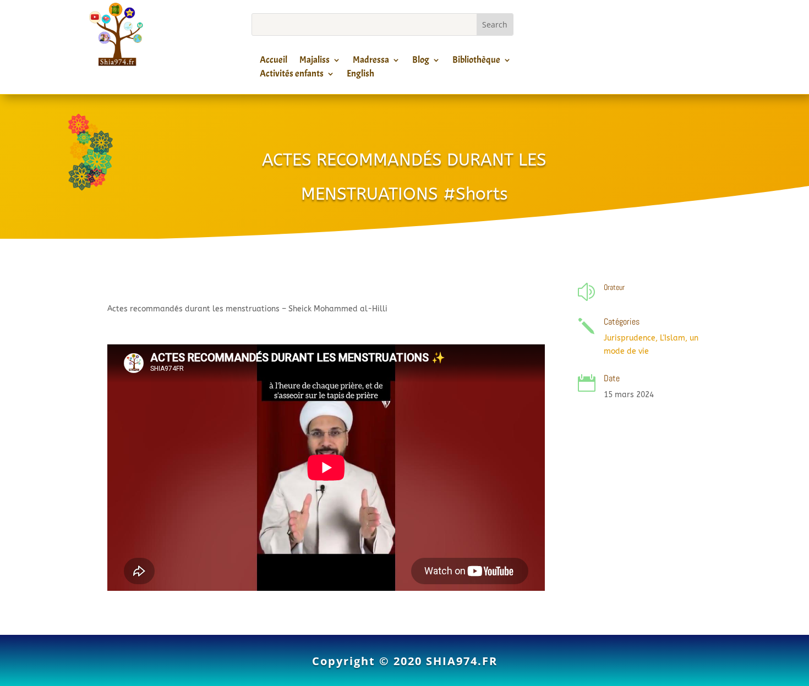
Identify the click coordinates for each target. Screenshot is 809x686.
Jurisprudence (629, 338)
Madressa (371, 61)
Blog (420, 61)
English (360, 75)
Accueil (273, 61)
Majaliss (314, 61)
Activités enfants (292, 75)
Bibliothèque (476, 61)
